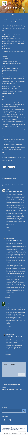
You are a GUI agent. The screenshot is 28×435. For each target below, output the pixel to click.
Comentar (21, 374)
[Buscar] (24, 410)
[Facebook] (4, 420)
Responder (8, 233)
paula (7, 189)
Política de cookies (14, 429)
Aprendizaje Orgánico (13, 8)
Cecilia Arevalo (18, 19)
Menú (14, 14)
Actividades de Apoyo (10, 178)
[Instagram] (10, 420)
